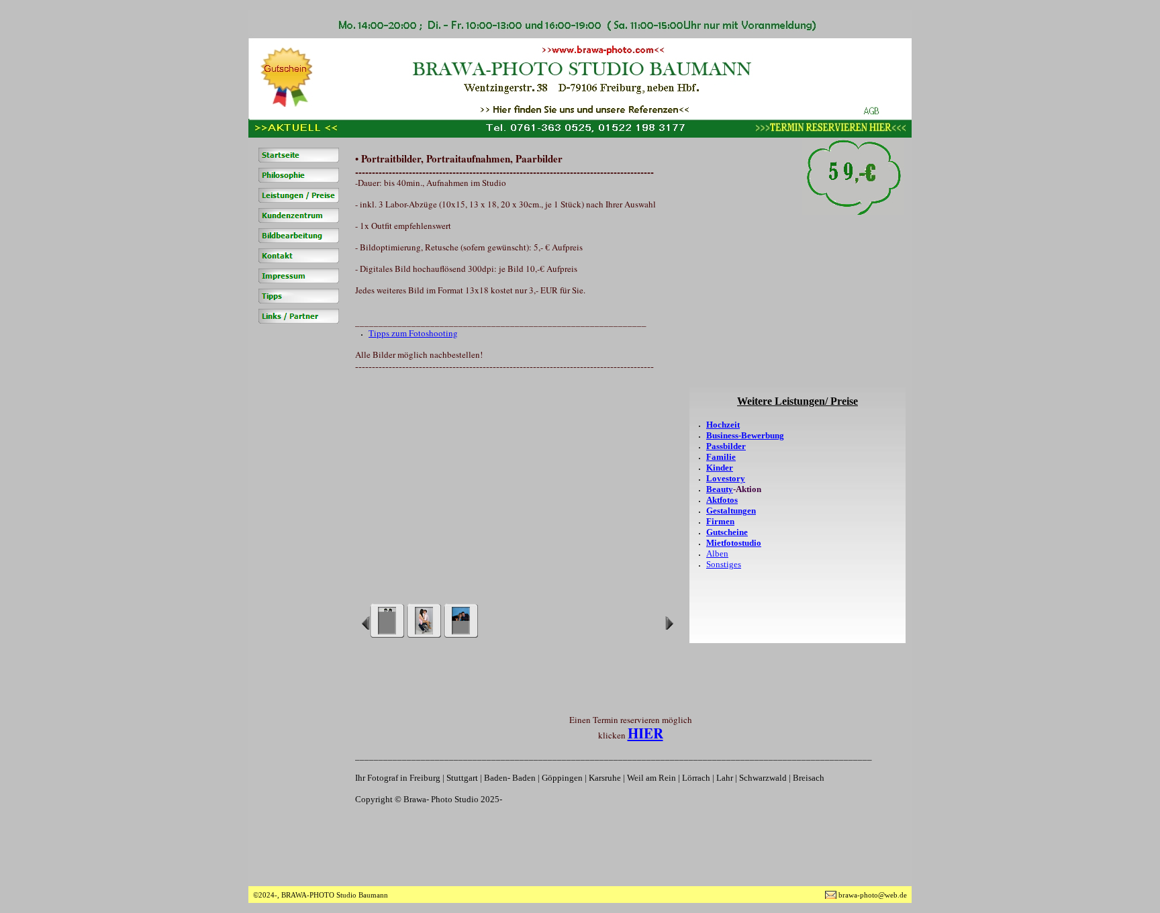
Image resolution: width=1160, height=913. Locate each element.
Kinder (719, 468)
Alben (717, 553)
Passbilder (726, 446)
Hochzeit (723, 425)
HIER (645, 733)
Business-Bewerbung (745, 435)
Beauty (719, 489)
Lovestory (725, 478)
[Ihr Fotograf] (298, 175)
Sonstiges (723, 564)
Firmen (720, 521)
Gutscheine (727, 532)
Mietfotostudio (733, 543)
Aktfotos (722, 500)
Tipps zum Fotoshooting (413, 333)
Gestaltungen (731, 511)
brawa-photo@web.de (872, 895)
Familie (721, 457)
